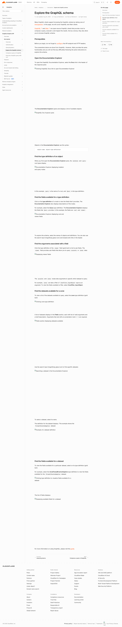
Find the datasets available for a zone (110, 30)
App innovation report (80, 572)
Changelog (44, 2)
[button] (61, 87)
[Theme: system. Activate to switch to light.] (111, 2)
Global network (31, 610)
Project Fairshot (55, 581)
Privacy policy (68, 623)
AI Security (101, 578)
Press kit (29, 608)
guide (72, 549)
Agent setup (83, 16)
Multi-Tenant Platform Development (108, 583)
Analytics (41, 7)
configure (60, 43)
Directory (29, 2)
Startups (29, 583)
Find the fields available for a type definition (111, 22)
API (34, 2)
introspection (39, 24)
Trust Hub (53, 600)
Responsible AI (54, 605)
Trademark (99, 623)
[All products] (3, 7)
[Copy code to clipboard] (86, 149)
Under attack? (31, 586)
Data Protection (55, 602)
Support (76, 583)
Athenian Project (55, 575)
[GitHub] (107, 2)
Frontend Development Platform (107, 581)
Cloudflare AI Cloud (104, 575)
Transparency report (56, 608)
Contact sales (31, 575)
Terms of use (91, 623)
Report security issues (80, 623)
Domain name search (33, 589)
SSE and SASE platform (105, 572)
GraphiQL (38, 28)
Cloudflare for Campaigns (58, 578)
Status (76, 581)
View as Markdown (72, 16)
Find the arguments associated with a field (110, 26)
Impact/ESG (53, 583)
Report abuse (54, 610)
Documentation (78, 597)
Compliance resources (57, 597)
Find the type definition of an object (109, 18)
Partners (29, 578)
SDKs (38, 2)
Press (28, 605)
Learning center (79, 600)
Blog (75, 589)
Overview (104, 10)
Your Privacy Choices (112, 623)
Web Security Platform (104, 586)
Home (36, 7)
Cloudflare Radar (79, 575)
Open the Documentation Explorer (111, 15)
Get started (50, 7)
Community (77, 602)
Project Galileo (54, 572)
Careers (29, 600)
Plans (28, 572)
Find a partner (31, 581)
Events (76, 586)
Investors (29, 602)
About (28, 597)
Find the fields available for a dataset (109, 34)
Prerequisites (105, 12)
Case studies (78, 578)
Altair (47, 28)
